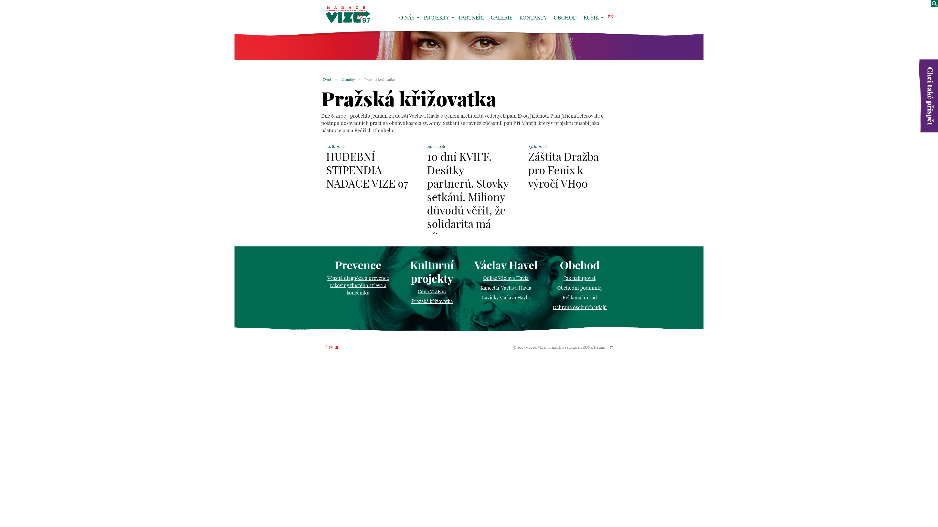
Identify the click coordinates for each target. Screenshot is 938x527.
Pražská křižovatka (432, 301)
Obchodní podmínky (580, 288)
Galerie (501, 17)
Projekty (436, 17)
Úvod (327, 79)
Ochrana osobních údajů (580, 307)
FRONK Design (592, 347)
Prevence (358, 265)
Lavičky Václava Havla (506, 297)
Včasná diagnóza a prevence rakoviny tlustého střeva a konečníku (358, 285)
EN (610, 16)
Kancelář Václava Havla (505, 288)
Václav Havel (506, 265)
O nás (407, 17)
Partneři (471, 17)
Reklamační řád (580, 297)
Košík (591, 17)
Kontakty (533, 17)
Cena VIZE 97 (432, 291)
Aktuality (348, 79)
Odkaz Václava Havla (506, 278)
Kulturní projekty (432, 272)
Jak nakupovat (580, 278)
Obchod (565, 17)
